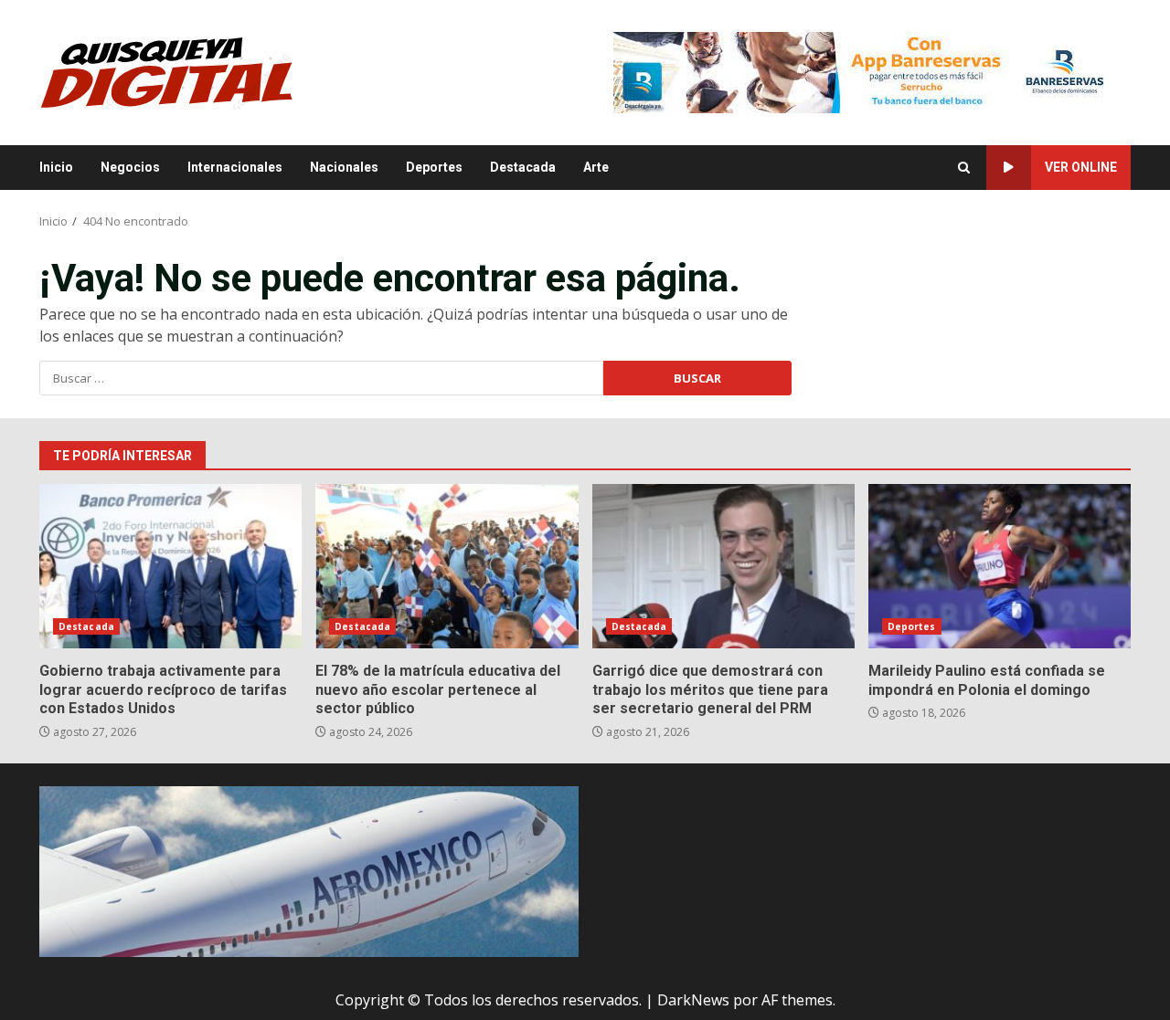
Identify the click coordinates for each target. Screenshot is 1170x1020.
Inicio (56, 167)
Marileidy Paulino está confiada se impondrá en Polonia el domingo (999, 566)
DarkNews (693, 1000)
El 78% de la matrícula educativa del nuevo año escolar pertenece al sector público (446, 566)
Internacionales (234, 167)
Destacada (523, 167)
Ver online (1081, 167)
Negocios (130, 167)
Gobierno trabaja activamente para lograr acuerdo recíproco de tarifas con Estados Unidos (170, 566)
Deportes (434, 167)
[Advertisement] (872, 71)
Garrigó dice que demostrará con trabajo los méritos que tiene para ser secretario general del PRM (723, 566)
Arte (596, 167)
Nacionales (344, 167)
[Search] (964, 167)
